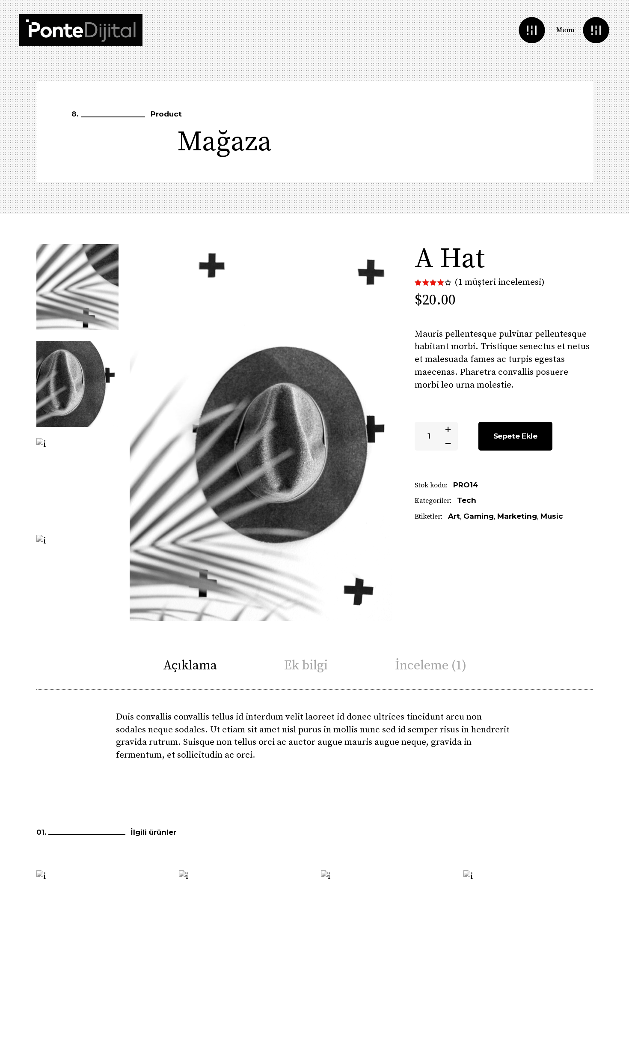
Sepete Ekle (515, 436)
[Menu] (596, 30)
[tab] (190, 665)
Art (454, 516)
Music (551, 516)
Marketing (517, 516)
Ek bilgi (306, 665)
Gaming (478, 516)
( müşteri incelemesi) (499, 282)
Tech (466, 500)
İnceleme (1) (430, 665)
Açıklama (190, 665)
